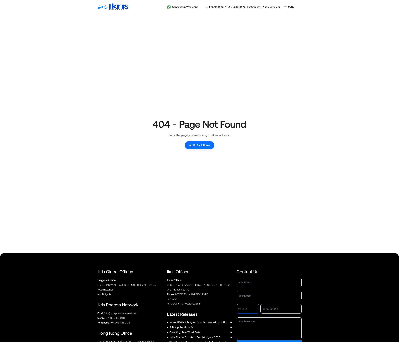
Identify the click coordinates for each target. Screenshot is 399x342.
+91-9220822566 (270, 6)
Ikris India (172, 298)
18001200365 (216, 6)
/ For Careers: (244, 6)
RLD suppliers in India (181, 327)
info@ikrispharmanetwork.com (121, 313)
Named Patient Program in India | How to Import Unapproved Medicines (199, 322)
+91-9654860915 (235, 6)
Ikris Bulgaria (104, 294)
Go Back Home (201, 145)
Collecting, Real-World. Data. (185, 332)
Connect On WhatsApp (185, 6)
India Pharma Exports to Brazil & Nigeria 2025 (194, 337)
